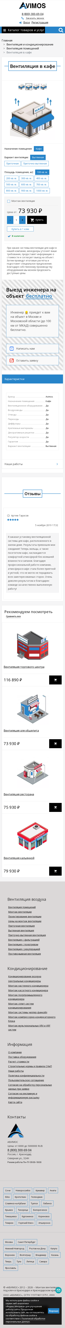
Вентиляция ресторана (19, 794)
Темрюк (9, 1222)
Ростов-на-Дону (37, 1248)
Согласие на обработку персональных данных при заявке (30, 1086)
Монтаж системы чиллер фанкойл (27, 1012)
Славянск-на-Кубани (15, 1203)
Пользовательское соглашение (26, 1080)
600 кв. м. (26, 184)
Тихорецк (23, 1209)
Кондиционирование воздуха (24, 976)
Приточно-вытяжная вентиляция (27, 935)
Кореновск (44, 1216)
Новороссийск (23, 1190)
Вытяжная (38, 157)
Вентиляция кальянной (19, 858)
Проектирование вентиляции (24, 916)
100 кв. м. (42, 172)
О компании (15, 1052)
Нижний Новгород (14, 1248)
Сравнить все (13, 616)
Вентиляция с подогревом (23, 944)
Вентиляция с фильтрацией (24, 939)
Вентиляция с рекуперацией (24, 949)
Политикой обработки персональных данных (25, 1320)
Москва (9, 1241)
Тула (19, 1261)
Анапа (53, 1190)
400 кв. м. (41, 178)
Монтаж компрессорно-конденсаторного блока (32, 1019)
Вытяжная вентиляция (21, 930)
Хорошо (53, 1311)
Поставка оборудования (22, 1056)
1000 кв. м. (42, 190)
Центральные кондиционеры (24, 981)
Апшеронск (44, 1222)
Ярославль (10, 1267)
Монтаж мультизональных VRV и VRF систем (29, 1027)
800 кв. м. (11, 190)
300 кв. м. (26, 178)
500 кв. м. (11, 184)
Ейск (7, 1196)
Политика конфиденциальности (26, 1075)
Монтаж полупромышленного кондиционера (25, 997)
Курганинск (27, 1216)
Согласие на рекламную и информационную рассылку (23, 1095)
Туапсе (34, 1203)
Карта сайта (15, 1102)
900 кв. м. (26, 190)
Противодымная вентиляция (24, 953)
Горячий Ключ (25, 1222)
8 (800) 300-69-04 (32, 14)
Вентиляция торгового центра (24, 667)
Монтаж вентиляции (23, 200)
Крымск (9, 1209)
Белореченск (40, 1209)
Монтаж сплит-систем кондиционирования (21, 1005)
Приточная (12, 163)
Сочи (7, 1190)
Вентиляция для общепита (21, 730)
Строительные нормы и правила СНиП (30, 1066)
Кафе (39, 148)
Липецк (30, 1261)
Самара (43, 1261)
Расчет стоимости (18, 1061)
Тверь (8, 1261)
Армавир (40, 1190)
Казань (55, 1254)
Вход (26, 22)
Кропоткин (20, 1196)
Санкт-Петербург (26, 1241)
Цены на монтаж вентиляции (24, 921)
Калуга (54, 1248)
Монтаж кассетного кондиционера (28, 990)
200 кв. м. (11, 178)
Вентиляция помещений (22, 907)
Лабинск (47, 1203)
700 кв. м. (41, 184)
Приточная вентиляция (21, 925)
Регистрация (40, 22)
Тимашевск (11, 1216)
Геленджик (36, 1196)
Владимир (41, 1254)
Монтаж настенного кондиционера (28, 985)
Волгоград (25, 1254)
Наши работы (16, 1070)
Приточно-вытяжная (35, 163)
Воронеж (10, 1254)
